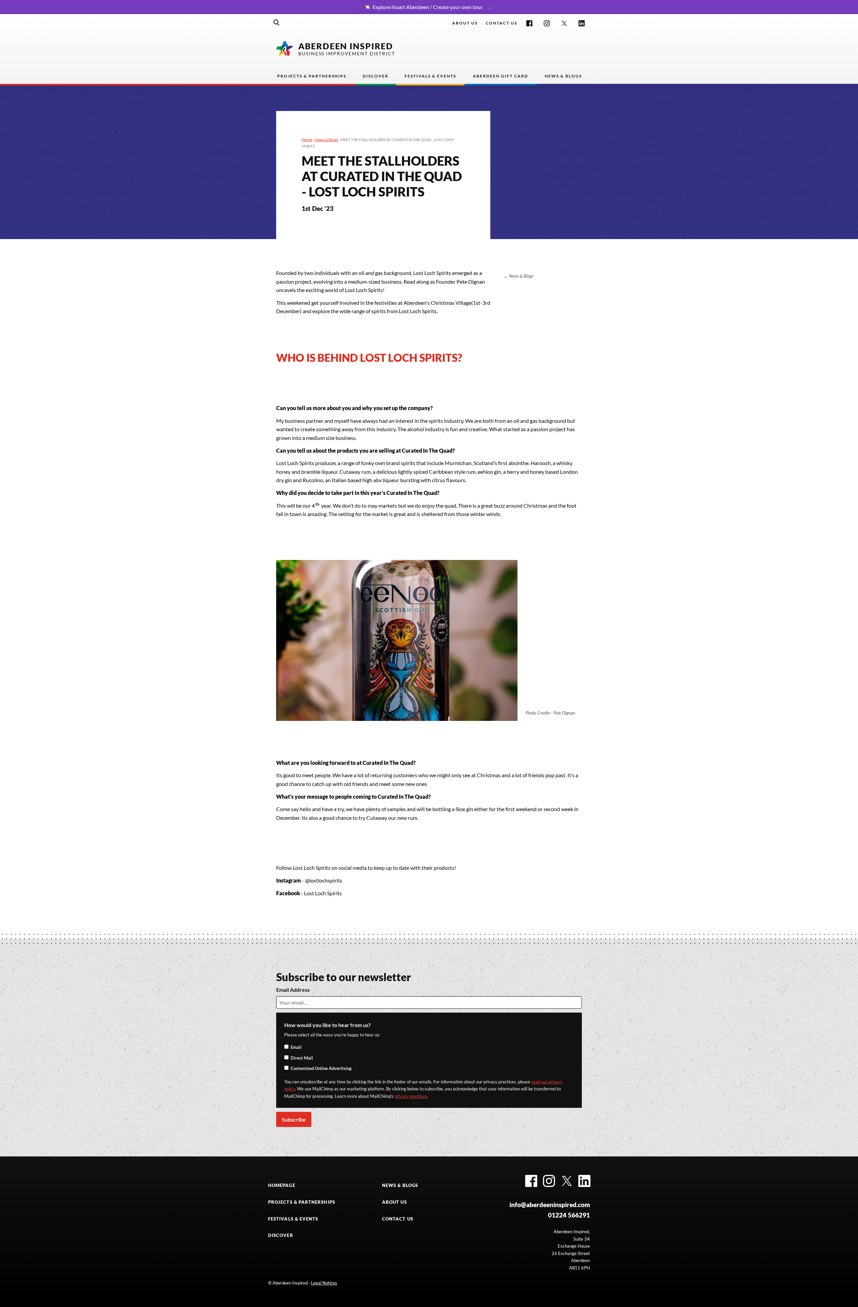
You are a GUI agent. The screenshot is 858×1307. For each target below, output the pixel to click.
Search (276, 22)
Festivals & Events (430, 75)
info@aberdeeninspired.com (549, 1204)
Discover (375, 75)
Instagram (547, 23)
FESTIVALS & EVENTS (293, 1218)
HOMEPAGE (281, 1185)
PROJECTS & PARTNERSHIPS (301, 1202)
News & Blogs (563, 75)
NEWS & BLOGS (400, 1185)
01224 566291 (569, 1215)
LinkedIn (581, 23)
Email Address (293, 989)
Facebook (529, 23)
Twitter (564, 23)
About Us (465, 22)
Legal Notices (324, 1283)
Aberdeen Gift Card (500, 75)
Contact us (501, 22)
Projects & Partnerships (311, 75)
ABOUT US (394, 1202)
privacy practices (410, 1096)
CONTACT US (397, 1218)
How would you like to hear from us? (327, 1025)
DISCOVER (280, 1235)
